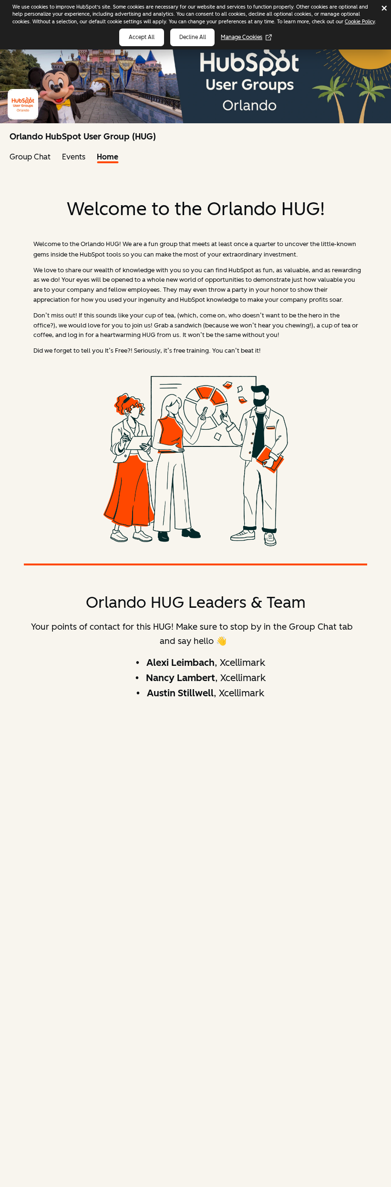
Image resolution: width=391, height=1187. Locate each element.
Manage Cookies (241, 37)
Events (73, 156)
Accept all (141, 37)
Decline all (192, 37)
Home (107, 156)
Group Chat (30, 156)
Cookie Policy (360, 22)
